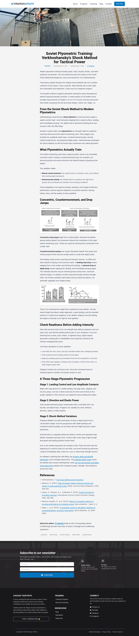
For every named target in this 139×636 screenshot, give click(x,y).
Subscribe (48, 575)
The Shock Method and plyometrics (69, 480)
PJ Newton (92, 66)
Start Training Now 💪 (31, 619)
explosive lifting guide (82, 460)
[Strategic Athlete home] (22, 4)
